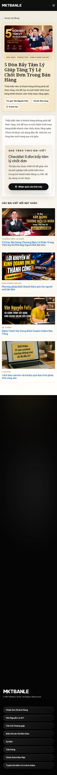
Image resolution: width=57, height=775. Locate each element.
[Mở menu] (53, 5)
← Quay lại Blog (10, 18)
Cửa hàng (10, 745)
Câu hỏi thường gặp (15, 721)
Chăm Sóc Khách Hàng (17, 706)
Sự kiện (9, 737)
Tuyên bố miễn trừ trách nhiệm (20, 761)
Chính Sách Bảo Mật (15, 753)
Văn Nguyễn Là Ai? (15, 713)
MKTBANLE (12, 5)
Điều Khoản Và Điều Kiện (17, 729)
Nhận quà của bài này (30, 186)
